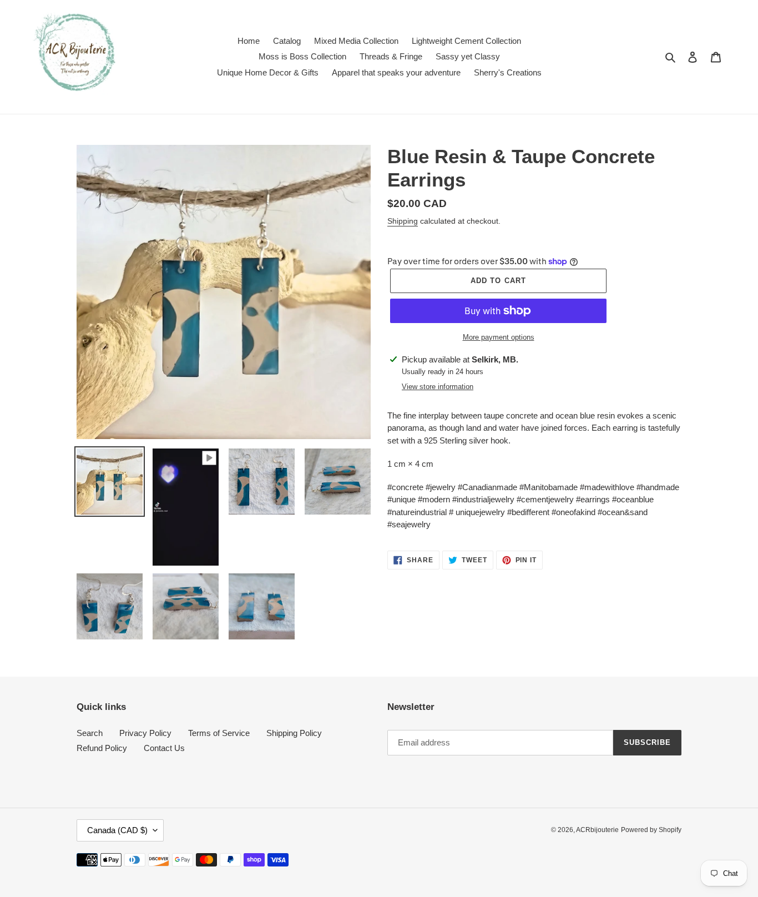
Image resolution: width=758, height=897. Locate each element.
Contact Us (164, 748)
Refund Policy (102, 748)
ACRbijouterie (597, 830)
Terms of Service (219, 733)
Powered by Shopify (651, 830)
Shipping (402, 220)
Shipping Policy (294, 733)
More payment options (498, 337)
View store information (437, 386)
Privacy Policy (145, 733)
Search (90, 733)
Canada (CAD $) (117, 830)
